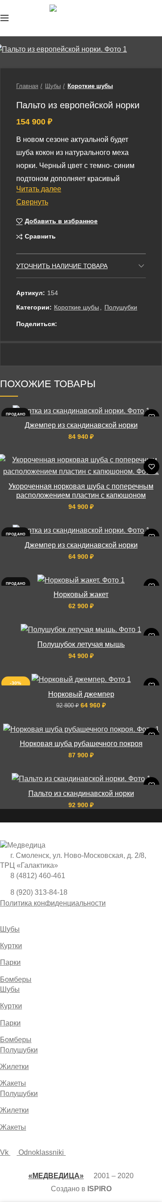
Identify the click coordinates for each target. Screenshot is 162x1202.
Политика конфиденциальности (53, 903)
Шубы (53, 86)
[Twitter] (76, 324)
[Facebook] (65, 324)
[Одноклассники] (98, 324)
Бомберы (16, 979)
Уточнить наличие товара (62, 266)
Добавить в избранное (61, 221)
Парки (10, 962)
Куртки (11, 946)
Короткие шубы (90, 86)
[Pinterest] (87, 324)
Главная (27, 86)
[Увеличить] (23, 57)
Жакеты (13, 1083)
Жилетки (14, 1066)
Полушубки (120, 307)
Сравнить (40, 236)
